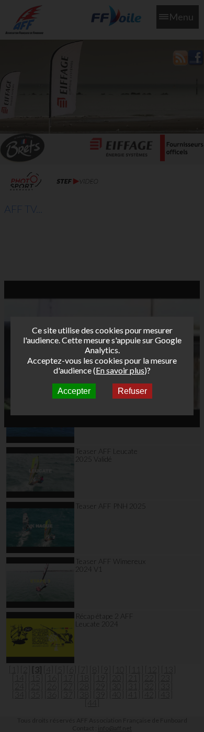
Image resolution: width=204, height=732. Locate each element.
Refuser (132, 391)
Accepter (74, 391)
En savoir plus (120, 370)
